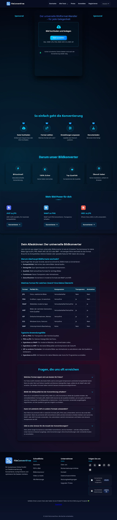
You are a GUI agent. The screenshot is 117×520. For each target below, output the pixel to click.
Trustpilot (58, 504)
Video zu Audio (38, 476)
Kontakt (63, 472)
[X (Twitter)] (94, 465)
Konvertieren (13, 225)
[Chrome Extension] (90, 469)
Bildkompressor (38, 472)
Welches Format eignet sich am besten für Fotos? (43, 377)
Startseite (52, 4)
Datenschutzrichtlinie (68, 476)
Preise (73, 4)
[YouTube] (99, 465)
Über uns (64, 465)
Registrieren (93, 4)
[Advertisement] (19, 46)
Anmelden (82, 4)
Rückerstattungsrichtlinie (69, 468)
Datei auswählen (58, 38)
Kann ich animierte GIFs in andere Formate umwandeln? (46, 409)
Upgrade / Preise (66, 483)
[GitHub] (108, 465)
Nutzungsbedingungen (69, 479)
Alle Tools (62, 4)
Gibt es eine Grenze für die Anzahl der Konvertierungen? (46, 426)
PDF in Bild (36, 468)
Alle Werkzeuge (38, 479)
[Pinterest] (104, 465)
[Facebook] (90, 465)
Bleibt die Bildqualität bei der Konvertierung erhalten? (45, 392)
